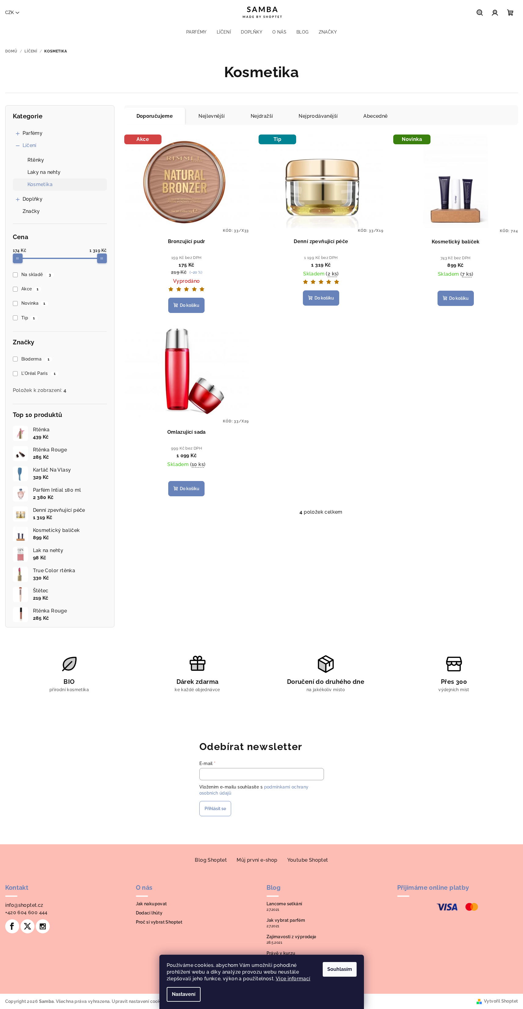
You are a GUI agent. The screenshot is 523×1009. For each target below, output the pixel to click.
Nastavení (183, 994)
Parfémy (33, 133)
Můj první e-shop (257, 860)
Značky (31, 211)
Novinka (33, 303)
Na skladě (36, 274)
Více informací (293, 979)
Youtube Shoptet (307, 860)
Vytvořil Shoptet (501, 1001)
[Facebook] (12, 926)
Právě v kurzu (281, 953)
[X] (27, 926)
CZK (9, 12)
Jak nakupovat (151, 904)
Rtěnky (35, 160)
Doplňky (33, 199)
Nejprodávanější (318, 116)
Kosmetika (40, 184)
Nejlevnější (211, 116)
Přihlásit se (215, 808)
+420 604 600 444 (26, 912)
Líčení (30, 145)
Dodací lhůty (149, 913)
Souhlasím (339, 969)
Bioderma (35, 359)
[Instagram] (43, 926)
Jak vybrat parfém (286, 920)
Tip (28, 317)
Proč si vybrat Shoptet (159, 922)
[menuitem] (196, 32)
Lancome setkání (284, 904)
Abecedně (375, 116)
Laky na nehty (44, 172)
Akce (29, 288)
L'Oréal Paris (38, 373)
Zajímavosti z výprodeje (291, 937)
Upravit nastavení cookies (139, 1001)
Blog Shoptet (211, 860)
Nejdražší (262, 116)
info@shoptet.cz (24, 905)
